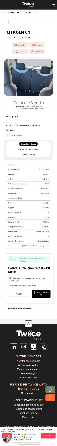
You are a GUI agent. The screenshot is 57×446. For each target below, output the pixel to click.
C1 (37, 12)
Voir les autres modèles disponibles (28, 108)
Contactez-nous (28, 377)
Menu (4, 5)
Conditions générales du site (29, 405)
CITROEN (27, 12)
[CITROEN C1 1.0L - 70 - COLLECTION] (28, 77)
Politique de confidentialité (28, 409)
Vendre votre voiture (28, 365)
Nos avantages (28, 373)
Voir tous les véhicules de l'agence (32, 259)
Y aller (19, 294)
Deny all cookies (43, 435)
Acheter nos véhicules (28, 361)
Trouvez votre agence (28, 369)
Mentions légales (29, 413)
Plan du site (28, 417)
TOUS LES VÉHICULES (10, 12)
